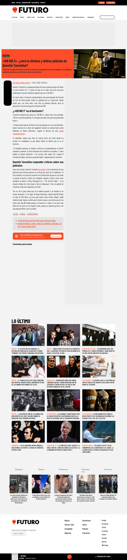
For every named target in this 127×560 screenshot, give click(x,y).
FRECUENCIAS (35, 2)
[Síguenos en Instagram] (97, 9)
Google (103, 520)
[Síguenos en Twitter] (105, 9)
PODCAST (43, 2)
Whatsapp (104, 545)
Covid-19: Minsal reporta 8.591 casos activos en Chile (37, 220)
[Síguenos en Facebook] (102, 9)
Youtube (104, 538)
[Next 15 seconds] (74, 557)
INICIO (13, 2)
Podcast (85, 529)
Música (22, 17)
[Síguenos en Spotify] (111, 9)
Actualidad (40, 17)
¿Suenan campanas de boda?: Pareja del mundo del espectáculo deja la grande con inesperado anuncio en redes (63, 499)
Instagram (104, 524)
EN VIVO (18, 2)
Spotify (103, 542)
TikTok (103, 527)
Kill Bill (16, 214)
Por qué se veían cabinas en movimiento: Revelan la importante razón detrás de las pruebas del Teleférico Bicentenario (19, 499)
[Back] (60, 557)
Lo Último (14, 17)
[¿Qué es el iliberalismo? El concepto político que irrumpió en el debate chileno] (108, 484)
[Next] (78, 557)
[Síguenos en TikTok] (100, 9)
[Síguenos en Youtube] (108, 9)
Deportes (50, 17)
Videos (67, 17)
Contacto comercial (18, 533)
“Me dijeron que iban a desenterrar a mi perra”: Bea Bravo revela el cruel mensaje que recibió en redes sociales (86, 498)
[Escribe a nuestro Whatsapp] (114, 9)
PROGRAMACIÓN (26, 2)
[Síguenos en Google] (94, 9)
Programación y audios (104, 556)
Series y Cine (30, 17)
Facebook (104, 531)
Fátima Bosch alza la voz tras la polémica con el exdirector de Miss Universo (41, 497)
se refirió (42, 169)
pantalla (23, 214)
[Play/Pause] (69, 557)
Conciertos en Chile (78, 17)
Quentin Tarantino (33, 214)
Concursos (90, 17)
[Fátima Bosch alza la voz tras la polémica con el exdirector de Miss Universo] (41, 484)
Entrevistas (59, 17)
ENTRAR (101, 3)
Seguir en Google (56, 236)
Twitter (103, 534)
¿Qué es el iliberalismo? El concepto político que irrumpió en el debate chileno (108, 497)
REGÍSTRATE (111, 3)
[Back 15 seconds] (65, 557)
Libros (84, 524)
